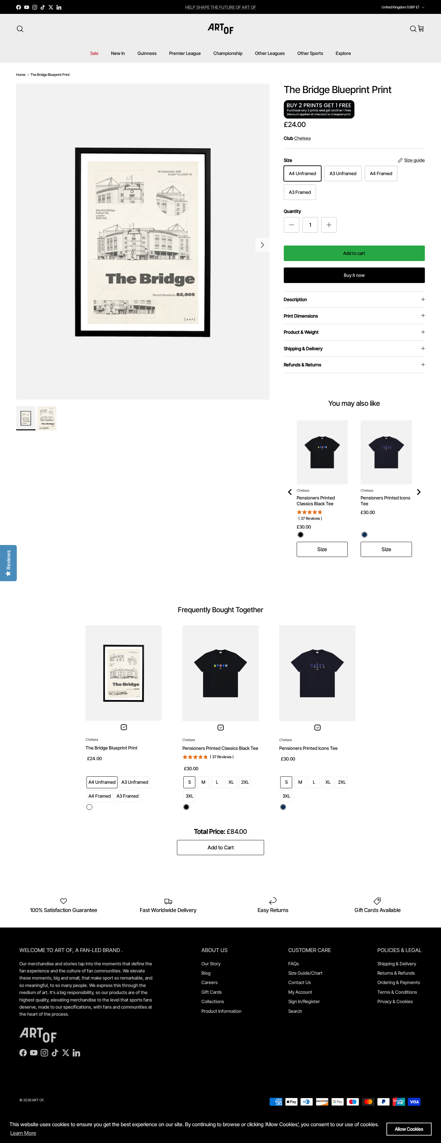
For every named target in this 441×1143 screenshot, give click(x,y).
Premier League (185, 53)
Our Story (211, 963)
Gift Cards (211, 992)
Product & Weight (301, 332)
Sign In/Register (304, 1001)
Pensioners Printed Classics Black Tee (316, 500)
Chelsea (302, 138)
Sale (94, 53)
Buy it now (354, 275)
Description (295, 299)
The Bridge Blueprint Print (50, 74)
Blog (205, 973)
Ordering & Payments (398, 982)
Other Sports (310, 53)
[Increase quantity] (329, 225)
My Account (300, 992)
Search (295, 1011)
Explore (343, 53)
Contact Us (299, 982)
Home (21, 74)
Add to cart (354, 253)
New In (118, 53)
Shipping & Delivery (303, 348)
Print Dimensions (301, 316)
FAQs (293, 963)
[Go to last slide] (290, 492)
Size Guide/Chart (305, 973)
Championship (227, 53)
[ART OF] (220, 28)
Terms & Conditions (397, 992)
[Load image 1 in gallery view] (143, 242)
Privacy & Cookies (395, 1001)
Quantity (292, 211)
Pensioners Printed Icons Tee (385, 500)
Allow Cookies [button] (409, 1129)
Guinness (147, 53)
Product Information (221, 1011)
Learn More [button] (23, 1133)
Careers (209, 982)
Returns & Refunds (396, 973)
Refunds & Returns (302, 364)
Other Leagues (270, 53)
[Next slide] (418, 492)
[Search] (20, 29)
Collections (212, 1001)
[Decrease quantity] (291, 225)
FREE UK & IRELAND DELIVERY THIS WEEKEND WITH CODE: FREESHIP (199, 7)
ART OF (38, 1100)
